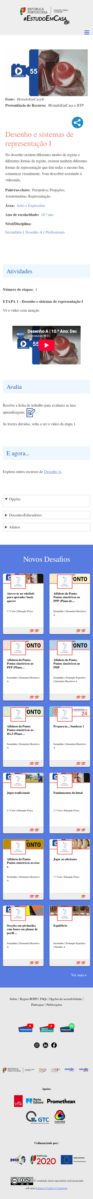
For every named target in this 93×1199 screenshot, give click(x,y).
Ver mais (77, 974)
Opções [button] (15, 498)
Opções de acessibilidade (65, 999)
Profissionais (55, 231)
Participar (37, 1004)
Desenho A (33, 231)
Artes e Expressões (30, 205)
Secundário (13, 231)
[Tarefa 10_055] (30, 414)
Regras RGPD (28, 999)
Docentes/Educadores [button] (25, 514)
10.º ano (47, 214)
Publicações (54, 1004)
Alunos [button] (14, 526)
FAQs (43, 999)
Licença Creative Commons (51, 1188)
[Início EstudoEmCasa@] (44, 10)
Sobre (13, 999)
